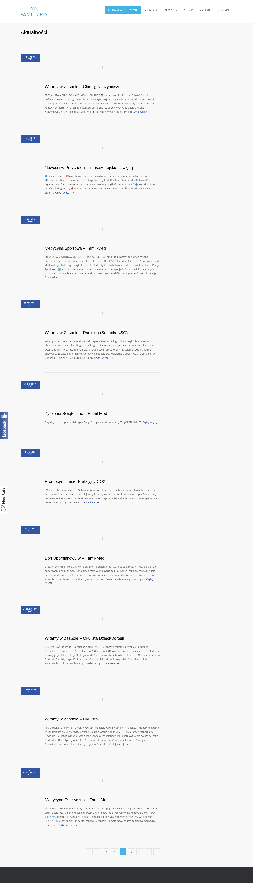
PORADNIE (151, 10)
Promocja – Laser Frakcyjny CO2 (75, 481)
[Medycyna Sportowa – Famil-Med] (102, 229)
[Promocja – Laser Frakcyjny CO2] (102, 462)
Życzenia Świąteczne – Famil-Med (76, 413)
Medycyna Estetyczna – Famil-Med (77, 800)
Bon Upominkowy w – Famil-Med (74, 558)
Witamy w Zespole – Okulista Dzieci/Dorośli (84, 638)
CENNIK (188, 10)
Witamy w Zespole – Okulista (71, 719)
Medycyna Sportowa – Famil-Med (75, 248)
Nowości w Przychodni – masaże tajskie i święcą (89, 167)
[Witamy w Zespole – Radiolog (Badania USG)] (102, 313)
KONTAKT (223, 10)
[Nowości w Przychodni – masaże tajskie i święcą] (102, 148)
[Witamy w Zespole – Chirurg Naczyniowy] (102, 67)
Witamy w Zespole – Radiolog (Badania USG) (86, 332)
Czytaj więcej (140, 111)
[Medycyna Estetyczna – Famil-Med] (102, 780)
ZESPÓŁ (169, 10)
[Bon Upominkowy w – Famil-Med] (102, 539)
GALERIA (205, 10)
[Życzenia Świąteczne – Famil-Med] (102, 394)
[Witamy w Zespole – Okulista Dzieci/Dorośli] (102, 619)
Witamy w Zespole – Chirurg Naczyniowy (82, 86)
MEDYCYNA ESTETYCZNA (123, 10)
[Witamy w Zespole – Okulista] (102, 700)
